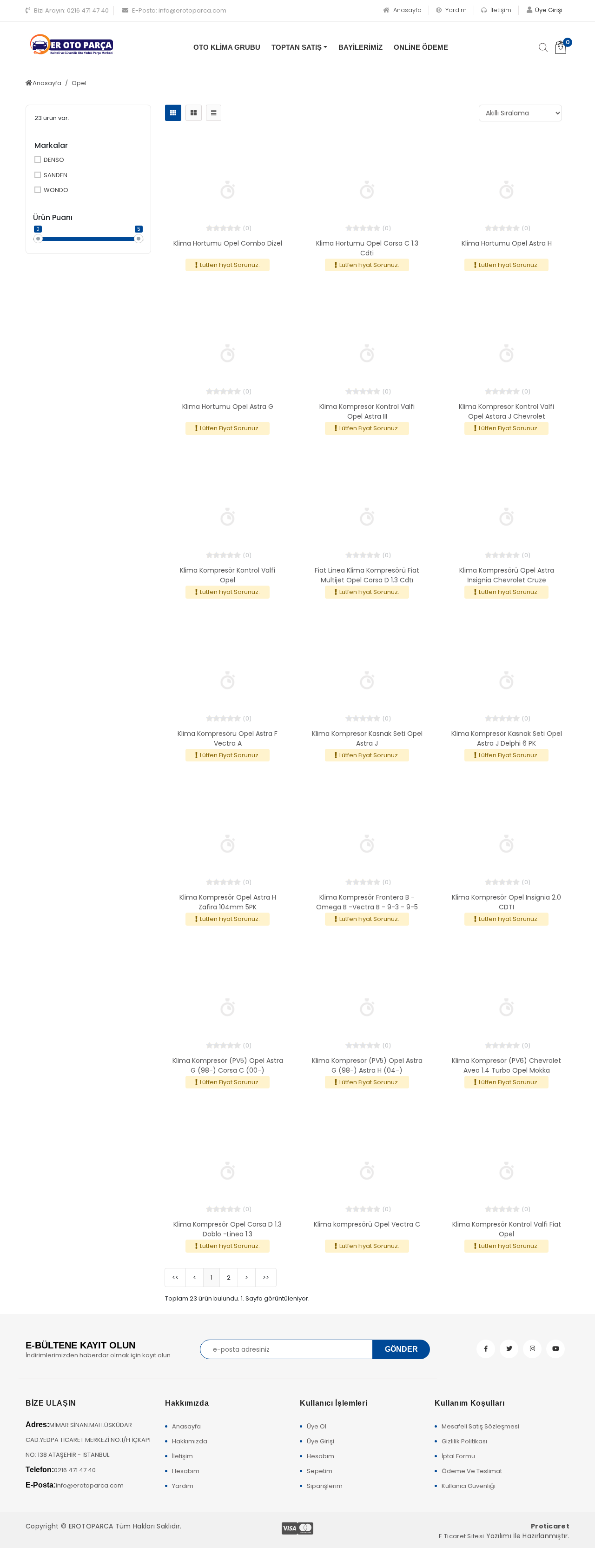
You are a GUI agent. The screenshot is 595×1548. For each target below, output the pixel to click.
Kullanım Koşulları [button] (470, 1403)
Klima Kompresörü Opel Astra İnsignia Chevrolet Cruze (506, 575)
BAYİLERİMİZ (360, 47)
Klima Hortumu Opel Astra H (507, 243)
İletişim (500, 10)
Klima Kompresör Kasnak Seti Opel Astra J (367, 738)
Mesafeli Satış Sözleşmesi (480, 1426)
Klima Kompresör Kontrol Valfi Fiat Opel (506, 1229)
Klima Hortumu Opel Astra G (227, 406)
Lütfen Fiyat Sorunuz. (230, 264)
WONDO (56, 190)
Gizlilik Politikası (464, 1441)
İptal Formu (458, 1456)
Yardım (455, 10)
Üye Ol (316, 1426)
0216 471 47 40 (71, 10)
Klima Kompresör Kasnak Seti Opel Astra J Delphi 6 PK (506, 738)
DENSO (54, 159)
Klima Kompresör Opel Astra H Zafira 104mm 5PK (227, 902)
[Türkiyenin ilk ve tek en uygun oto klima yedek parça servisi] (72, 44)
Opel (79, 83)
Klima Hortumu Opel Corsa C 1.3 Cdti (367, 248)
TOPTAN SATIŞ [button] (296, 47)
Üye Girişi (320, 1441)
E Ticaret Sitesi (461, 1536)
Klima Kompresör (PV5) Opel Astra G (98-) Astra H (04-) (367, 1065)
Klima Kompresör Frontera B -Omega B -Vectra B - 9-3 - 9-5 (367, 902)
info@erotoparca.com (179, 10)
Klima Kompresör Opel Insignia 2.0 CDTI (506, 902)
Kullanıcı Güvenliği (469, 1485)
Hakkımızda (189, 1441)
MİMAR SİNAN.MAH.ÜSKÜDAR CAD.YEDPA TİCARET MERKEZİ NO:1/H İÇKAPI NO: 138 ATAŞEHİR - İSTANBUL (88, 1440)
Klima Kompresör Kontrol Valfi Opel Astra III (367, 411)
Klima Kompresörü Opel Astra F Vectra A (228, 738)
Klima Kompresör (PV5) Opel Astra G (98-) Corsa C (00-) (227, 1065)
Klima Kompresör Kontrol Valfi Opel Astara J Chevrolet (506, 411)
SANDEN (55, 175)
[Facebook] (485, 1349)
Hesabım (185, 1471)
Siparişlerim (325, 1485)
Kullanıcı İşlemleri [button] (333, 1403)
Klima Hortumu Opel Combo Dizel (227, 243)
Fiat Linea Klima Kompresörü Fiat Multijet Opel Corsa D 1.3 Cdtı (367, 575)
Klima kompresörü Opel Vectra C (367, 1224)
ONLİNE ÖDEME (421, 47)
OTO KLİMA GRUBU (226, 47)
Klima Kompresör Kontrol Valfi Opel (227, 575)
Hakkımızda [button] (187, 1403)
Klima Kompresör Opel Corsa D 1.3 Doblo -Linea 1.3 (227, 1229)
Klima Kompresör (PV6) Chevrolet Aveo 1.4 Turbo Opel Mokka (506, 1065)
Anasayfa (406, 10)
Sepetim (319, 1471)
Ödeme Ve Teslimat (472, 1471)
